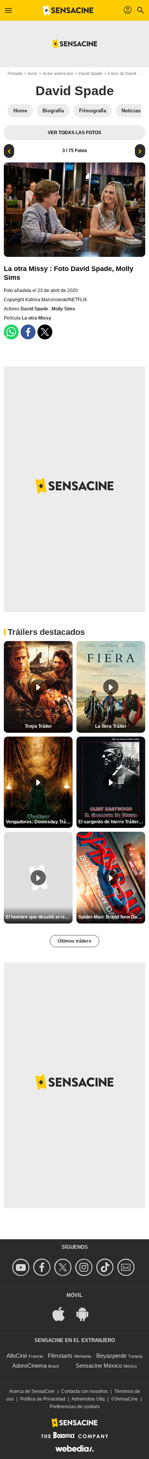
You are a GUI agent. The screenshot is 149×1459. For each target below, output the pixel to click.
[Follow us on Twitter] (64, 1267)
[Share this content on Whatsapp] (11, 332)
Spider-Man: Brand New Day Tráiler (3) (111, 917)
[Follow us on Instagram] (85, 1267)
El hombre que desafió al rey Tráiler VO (39, 917)
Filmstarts (60, 1355)
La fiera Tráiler (110, 726)
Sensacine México (99, 1365)
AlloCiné (16, 1355)
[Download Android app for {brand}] (86, 1313)
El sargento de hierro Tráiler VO (111, 821)
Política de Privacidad (42, 1399)
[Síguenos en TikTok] (106, 1267)
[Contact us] (127, 1267)
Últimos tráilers (74, 941)
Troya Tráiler (38, 726)
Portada (15, 73)
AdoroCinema (29, 1365)
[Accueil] (68, 10)
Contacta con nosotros (84, 1391)
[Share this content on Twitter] (44, 332)
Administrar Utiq (88, 1399)
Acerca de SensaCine (32, 1391)
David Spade (90, 73)
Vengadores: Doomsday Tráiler (39, 821)
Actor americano (58, 73)
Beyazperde (111, 1355)
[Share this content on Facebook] (28, 332)
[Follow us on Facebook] (43, 1267)
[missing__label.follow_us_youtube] (22, 1267)
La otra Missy (36, 318)
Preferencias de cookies (75, 1406)
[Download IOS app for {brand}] (63, 1313)
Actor (32, 73)
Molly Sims (63, 309)
